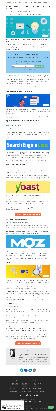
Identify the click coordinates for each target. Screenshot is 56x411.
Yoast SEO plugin (33, 175)
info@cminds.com (46, 408)
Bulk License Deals (37, 383)
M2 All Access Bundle (14, 384)
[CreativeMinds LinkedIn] (34, 395)
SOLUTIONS (33, 2)
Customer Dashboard (26, 388)
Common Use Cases (25, 382)
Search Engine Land (19, 132)
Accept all (4, 408)
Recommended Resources (38, 391)
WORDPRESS (14, 2)
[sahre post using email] (34, 370)
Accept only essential (11, 408)
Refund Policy (25, 408)
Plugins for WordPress (14, 380)
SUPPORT (39, 2)
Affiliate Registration (37, 389)
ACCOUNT (48, 2)
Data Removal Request (26, 391)
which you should (36, 258)
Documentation (25, 380)
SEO (15, 11)
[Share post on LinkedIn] (30, 370)
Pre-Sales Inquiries (25, 383)
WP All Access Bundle (14, 383)
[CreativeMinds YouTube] (30, 395)
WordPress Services (13, 389)
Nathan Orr (27, 11)
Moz (7, 250)
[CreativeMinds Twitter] (20, 395)
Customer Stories (36, 382)
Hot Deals (35, 384)
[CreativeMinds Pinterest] (37, 395)
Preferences (18, 408)
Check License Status (26, 389)
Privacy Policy (10, 405)
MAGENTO (21, 2)
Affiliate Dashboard (37, 388)
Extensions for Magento (14, 382)
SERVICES (27, 2)
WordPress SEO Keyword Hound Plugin (21, 57)
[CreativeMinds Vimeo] (27, 395)
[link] (33, 57)
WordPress (20, 11)
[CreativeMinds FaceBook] (24, 395)
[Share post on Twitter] (21, 370)
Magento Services (13, 391)
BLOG (44, 2)
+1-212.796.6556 (35, 408)
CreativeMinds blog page (41, 179)
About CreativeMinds (37, 380)
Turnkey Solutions (13, 388)
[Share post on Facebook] (26, 370)
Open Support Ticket (25, 384)
